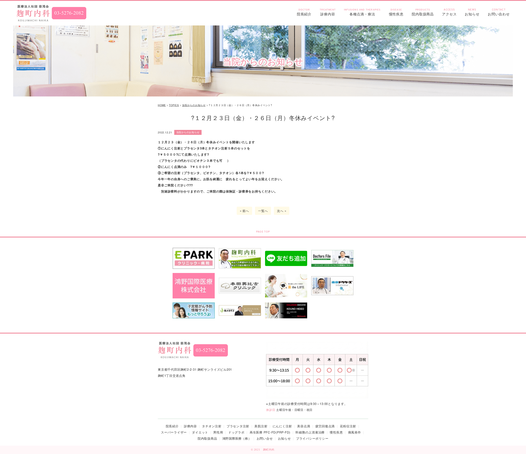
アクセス (449, 12)
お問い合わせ (499, 12)
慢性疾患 (336, 432)
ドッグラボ (236, 432)
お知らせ (472, 12)
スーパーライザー (174, 432)
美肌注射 (260, 426)
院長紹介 (304, 12)
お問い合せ (265, 438)
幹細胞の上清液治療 (310, 432)
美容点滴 (303, 426)
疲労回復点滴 (325, 426)
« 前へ (244, 211)
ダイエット (200, 432)
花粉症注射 (348, 426)
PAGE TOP (263, 232)
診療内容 (328, 12)
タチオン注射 (211, 426)
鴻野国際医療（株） (236, 438)
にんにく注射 (282, 426)
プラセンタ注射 (238, 426)
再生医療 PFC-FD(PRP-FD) (270, 432)
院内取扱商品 (423, 12)
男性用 (218, 432)
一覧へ (263, 211)
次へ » (281, 211)
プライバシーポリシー (312, 438)
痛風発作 (354, 432)
